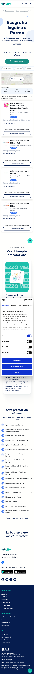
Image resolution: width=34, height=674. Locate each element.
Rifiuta (17, 372)
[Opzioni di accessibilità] (2, 562)
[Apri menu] (31, 3)
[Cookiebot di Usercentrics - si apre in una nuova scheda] (24, 300)
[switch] (29, 341)
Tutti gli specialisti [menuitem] (7, 608)
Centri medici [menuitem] (5, 602)
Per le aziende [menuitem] (5, 620)
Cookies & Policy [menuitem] (13, 669)
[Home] (2, 10)
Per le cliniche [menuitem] (5, 622)
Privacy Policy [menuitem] (14, 667)
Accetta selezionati (17, 366)
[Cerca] (22, 3)
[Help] (30, 670)
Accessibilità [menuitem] (5, 642)
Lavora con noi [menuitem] (6, 637)
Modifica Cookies (7, 640)
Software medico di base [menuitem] (9, 617)
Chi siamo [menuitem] (4, 634)
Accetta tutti (17, 360)
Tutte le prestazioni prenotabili (17, 518)
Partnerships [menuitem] (5, 625)
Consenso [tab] (5, 305)
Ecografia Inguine (22, 11)
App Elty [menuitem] (4, 594)
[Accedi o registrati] (26, 3)
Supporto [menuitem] (4, 599)
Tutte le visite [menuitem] (5, 605)
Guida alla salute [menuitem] (6, 597)
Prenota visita (9, 11)
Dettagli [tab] (13, 305)
